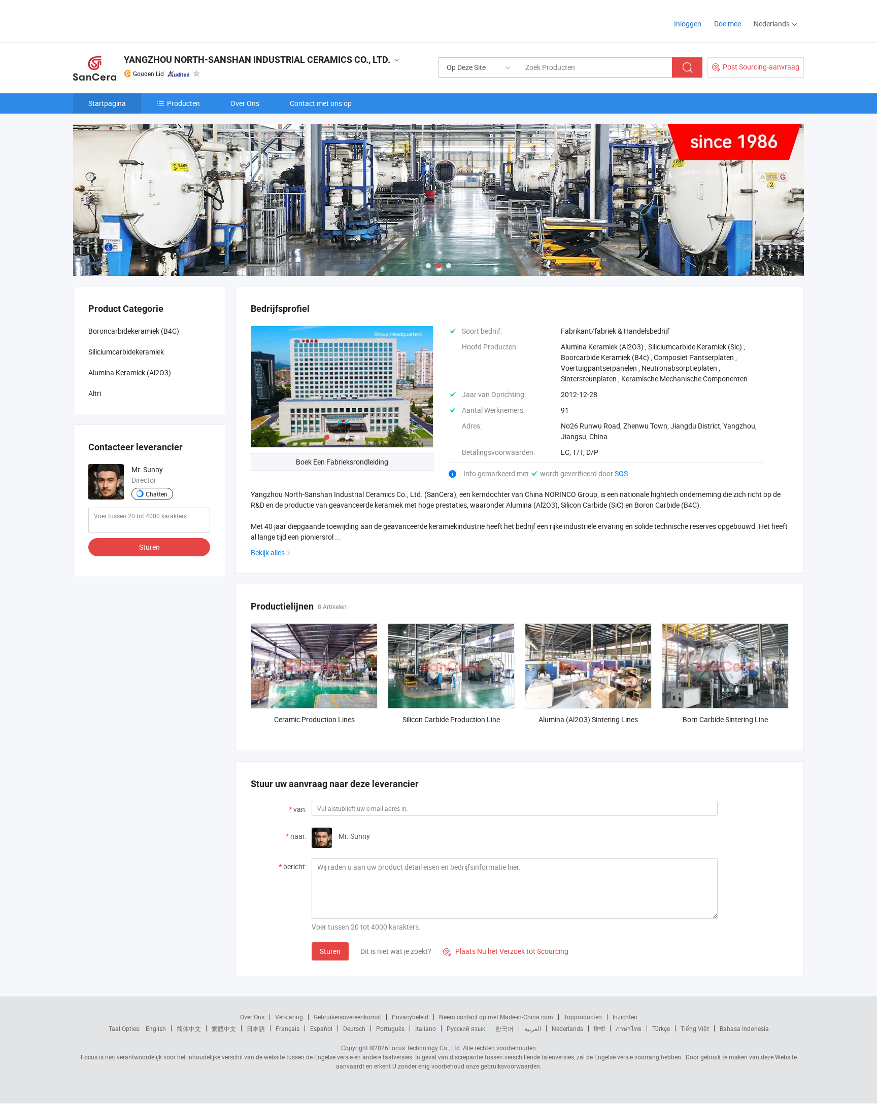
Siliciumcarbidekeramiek (126, 352)
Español (321, 1028)
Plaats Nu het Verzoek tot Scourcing (505, 951)
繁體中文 (224, 1028)
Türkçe (661, 1028)
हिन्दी (599, 1028)
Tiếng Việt (695, 1028)
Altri (94, 393)
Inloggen (687, 23)
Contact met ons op (321, 103)
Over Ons (244, 103)
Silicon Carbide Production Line (451, 719)
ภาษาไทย (629, 1028)
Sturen (330, 951)
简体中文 (189, 1028)
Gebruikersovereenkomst (347, 1017)
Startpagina (107, 103)
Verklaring (289, 1017)
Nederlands (567, 1028)
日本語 (256, 1028)
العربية (532, 1028)
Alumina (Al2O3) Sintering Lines (588, 719)
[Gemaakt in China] (138, 20)
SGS (621, 473)
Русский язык (466, 1028)
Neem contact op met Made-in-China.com (496, 1017)
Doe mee (727, 23)
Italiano (425, 1028)
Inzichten (625, 1017)
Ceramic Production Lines (314, 719)
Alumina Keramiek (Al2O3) (129, 372)
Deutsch (354, 1028)
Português (390, 1028)
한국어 (504, 1028)
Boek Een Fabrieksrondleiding (342, 462)
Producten (183, 103)
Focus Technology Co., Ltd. (424, 1048)
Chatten (156, 494)
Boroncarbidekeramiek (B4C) (133, 331)
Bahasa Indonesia (744, 1028)
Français (287, 1028)
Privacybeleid (410, 1017)
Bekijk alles (268, 552)
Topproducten (583, 1017)
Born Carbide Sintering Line (725, 719)
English (156, 1028)
